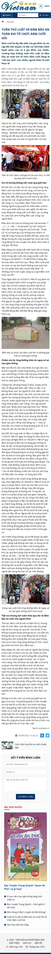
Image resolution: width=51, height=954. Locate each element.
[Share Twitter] (48, 735)
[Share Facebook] (42, 735)
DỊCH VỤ (27, 943)
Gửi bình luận (25, 796)
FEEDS (46, 6)
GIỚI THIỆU (14, 943)
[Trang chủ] (3, 22)
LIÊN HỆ (38, 943)
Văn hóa (10, 22)
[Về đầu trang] (47, 382)
